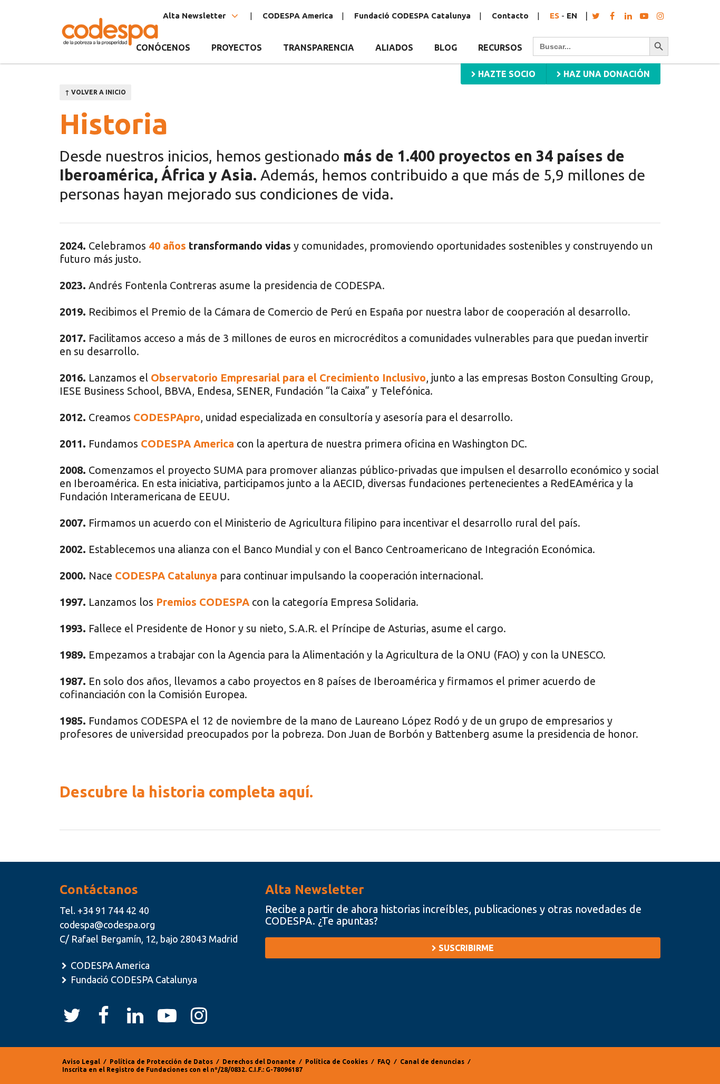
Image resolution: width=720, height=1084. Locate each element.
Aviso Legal (81, 1061)
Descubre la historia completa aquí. (186, 791)
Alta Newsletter (195, 15)
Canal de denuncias (432, 1061)
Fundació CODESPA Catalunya (412, 15)
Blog (445, 47)
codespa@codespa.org (107, 924)
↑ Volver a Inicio (95, 92)
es (554, 15)
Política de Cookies (336, 1061)
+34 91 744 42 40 (113, 910)
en (572, 15)
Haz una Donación (605, 74)
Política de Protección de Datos (161, 1061)
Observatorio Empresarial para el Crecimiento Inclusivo (288, 378)
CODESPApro (166, 417)
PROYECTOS (236, 47)
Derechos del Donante (259, 1061)
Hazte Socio (506, 74)
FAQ (384, 1061)
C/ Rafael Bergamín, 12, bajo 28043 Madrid (149, 939)
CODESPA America (297, 15)
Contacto (510, 15)
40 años (167, 246)
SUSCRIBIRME (465, 948)
